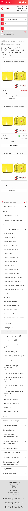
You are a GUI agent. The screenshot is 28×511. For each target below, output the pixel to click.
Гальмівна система (9, 206)
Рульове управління (10, 425)
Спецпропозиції (8, 32)
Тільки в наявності (8, 34)
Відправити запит (14, 98)
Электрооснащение (10, 473)
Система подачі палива (11, 457)
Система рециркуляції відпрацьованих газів (11, 463)
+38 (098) (21, 8)
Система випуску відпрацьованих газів (10, 436)
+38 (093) (21, 10)
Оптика (5, 416)
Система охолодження (11, 448)
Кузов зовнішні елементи (12, 229)
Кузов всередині (8, 225)
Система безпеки (9, 430)
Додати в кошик (14, 145)
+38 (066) (21, 7)
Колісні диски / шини (10, 216)
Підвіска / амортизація (11, 421)
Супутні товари (8, 469)
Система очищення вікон (12, 453)
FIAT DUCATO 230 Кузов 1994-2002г (14, 61)
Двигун (5, 211)
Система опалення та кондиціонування (10, 442)
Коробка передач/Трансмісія (13, 220)
